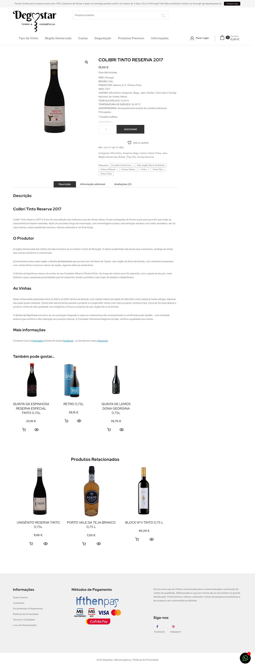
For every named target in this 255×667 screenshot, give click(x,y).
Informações (160, 38)
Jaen (164, 153)
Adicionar (130, 129)
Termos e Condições (24, 619)
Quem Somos (20, 597)
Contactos (18, 603)
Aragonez (127, 153)
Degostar (108, 659)
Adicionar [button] (24, 429)
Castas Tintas (154, 153)
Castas (83, 38)
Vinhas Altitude (108, 169)
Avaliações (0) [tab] (122, 184)
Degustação (103, 38)
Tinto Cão (131, 157)
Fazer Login (202, 38)
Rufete (121, 157)
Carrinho (235, 36)
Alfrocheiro (116, 153)
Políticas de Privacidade (26, 614)
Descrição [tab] (65, 184)
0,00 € (235, 39)
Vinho (144, 169)
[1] (245, 658)
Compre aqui (232, 3)
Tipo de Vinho (28, 38)
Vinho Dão (157, 169)
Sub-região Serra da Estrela (150, 165)
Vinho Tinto (106, 173)
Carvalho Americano (121, 165)
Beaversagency (123, 659)
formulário (38, 340)
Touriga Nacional (145, 157)
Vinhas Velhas (128, 169)
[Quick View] (36, 429)
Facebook (68, 340)
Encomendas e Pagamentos (28, 608)
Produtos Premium (131, 38)
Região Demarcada (58, 38)
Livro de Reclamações (25, 625)
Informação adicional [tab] (92, 184)
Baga (136, 153)
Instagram (102, 340)
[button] (86, 62)
